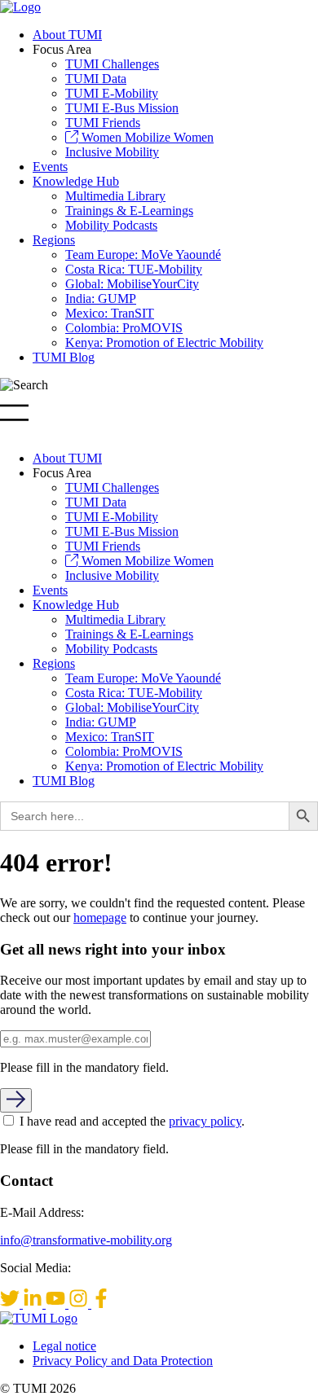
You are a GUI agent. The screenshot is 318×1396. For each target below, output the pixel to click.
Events (50, 166)
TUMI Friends (102, 123)
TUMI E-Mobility (111, 93)
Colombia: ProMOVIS (124, 328)
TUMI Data (95, 79)
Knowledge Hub (76, 181)
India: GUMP (100, 298)
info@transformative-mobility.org (86, 1240)
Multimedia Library (115, 196)
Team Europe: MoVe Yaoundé (143, 254)
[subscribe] (16, 1100)
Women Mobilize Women (146, 137)
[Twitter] (11, 1303)
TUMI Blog (64, 357)
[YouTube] (57, 1303)
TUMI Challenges (112, 64)
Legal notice (64, 1346)
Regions (54, 240)
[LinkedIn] (34, 1303)
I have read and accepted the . (132, 1121)
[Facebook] (101, 1303)
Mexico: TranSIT (109, 313)
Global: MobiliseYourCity (132, 284)
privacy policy (205, 1121)
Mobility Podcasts (111, 225)
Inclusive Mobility (112, 152)
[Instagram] (79, 1303)
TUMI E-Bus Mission (122, 108)
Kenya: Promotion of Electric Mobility (164, 342)
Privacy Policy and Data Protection (123, 1360)
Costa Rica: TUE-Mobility (133, 269)
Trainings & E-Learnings (129, 210)
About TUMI (67, 35)
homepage (99, 917)
